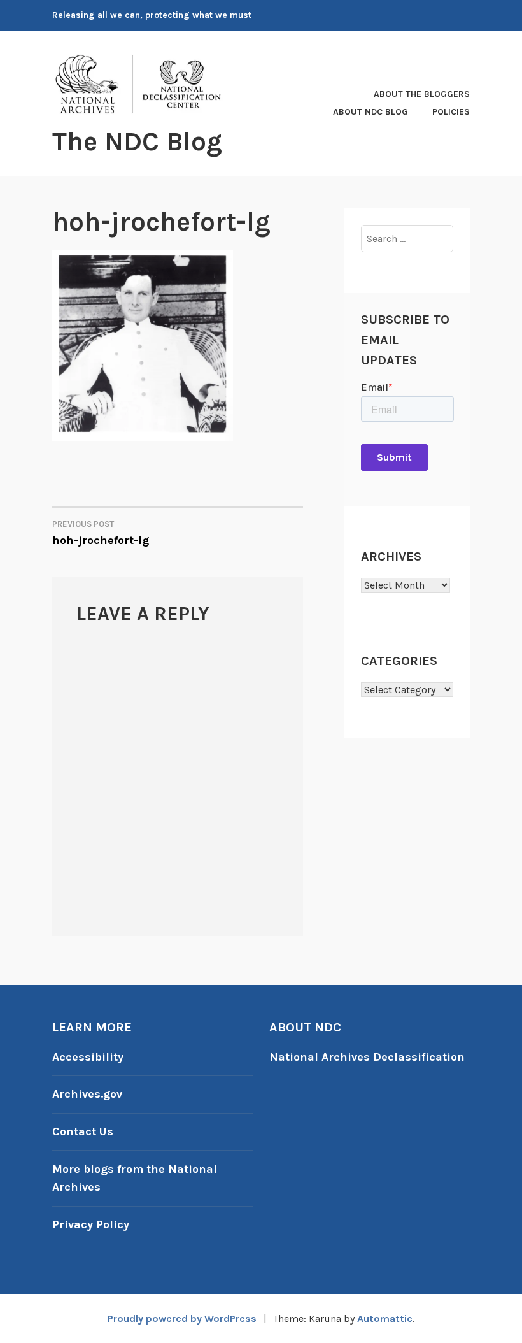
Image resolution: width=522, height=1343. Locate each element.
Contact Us (82, 1131)
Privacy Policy (90, 1224)
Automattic (385, 1318)
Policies (451, 111)
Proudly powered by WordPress (182, 1318)
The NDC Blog (137, 141)
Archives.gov (87, 1094)
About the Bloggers (422, 94)
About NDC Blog (370, 111)
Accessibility (87, 1057)
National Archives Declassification (367, 1057)
